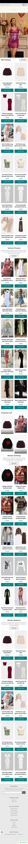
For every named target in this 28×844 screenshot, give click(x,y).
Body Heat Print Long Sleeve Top (7, 578)
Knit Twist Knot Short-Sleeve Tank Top (21, 175)
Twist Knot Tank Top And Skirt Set (20, 114)
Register (14, 825)
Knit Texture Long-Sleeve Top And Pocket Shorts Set (21, 145)
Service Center (14, 806)
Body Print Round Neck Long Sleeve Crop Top (21, 578)
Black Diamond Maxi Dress (20, 370)
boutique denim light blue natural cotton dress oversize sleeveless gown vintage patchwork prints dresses (7, 340)
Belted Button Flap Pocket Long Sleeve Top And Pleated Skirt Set (20, 548)
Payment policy (14, 815)
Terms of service (14, 812)
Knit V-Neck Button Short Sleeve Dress (7, 206)
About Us (14, 800)
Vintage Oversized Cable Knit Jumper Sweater (7, 548)
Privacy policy (14, 813)
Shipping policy (14, 808)
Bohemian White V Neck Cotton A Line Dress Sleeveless (21, 279)
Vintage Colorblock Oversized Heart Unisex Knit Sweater (7, 487)
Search (14, 822)
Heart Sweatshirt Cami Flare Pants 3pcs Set (7, 236)
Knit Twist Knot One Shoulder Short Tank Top (7, 175)
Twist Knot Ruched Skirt (21, 83)
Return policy (14, 810)
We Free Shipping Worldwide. (14, 1)
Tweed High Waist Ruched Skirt (7, 83)
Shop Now (23, 59)
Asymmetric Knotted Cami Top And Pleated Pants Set (21, 236)
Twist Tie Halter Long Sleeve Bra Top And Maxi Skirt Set (7, 145)
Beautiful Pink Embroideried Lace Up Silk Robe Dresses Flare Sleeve (7, 279)
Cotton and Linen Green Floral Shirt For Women (20, 340)
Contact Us (14, 801)
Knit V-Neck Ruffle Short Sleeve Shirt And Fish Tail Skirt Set (21, 206)
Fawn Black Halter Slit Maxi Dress (7, 401)
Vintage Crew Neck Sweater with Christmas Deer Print (20, 487)
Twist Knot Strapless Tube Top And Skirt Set (7, 114)
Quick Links (14, 820)
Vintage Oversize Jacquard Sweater (21, 517)
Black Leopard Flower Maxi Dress (21, 401)
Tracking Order (14, 827)
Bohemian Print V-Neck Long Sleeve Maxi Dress (21, 608)
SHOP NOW (14, 36)
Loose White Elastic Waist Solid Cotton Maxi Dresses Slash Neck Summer (7, 310)
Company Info (14, 798)
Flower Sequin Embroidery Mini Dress (7, 370)
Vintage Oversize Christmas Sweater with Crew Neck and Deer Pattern (7, 517)
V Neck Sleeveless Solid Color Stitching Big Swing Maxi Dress (21, 310)
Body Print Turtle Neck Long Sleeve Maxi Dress (7, 608)
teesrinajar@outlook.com (10, 834)
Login (14, 824)
